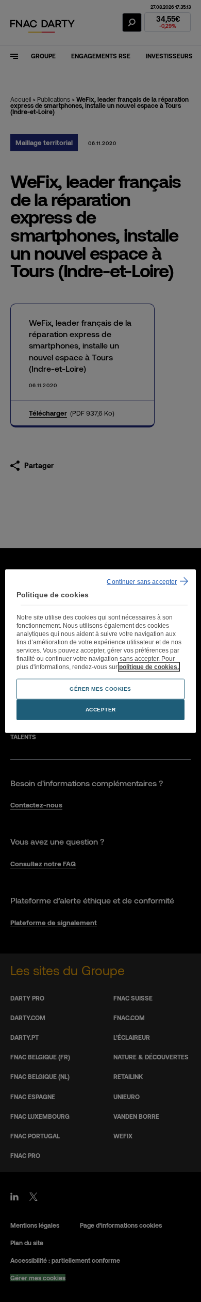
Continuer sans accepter (142, 581)
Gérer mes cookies (100, 688)
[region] (100, 651)
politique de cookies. (149, 666)
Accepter (101, 709)
